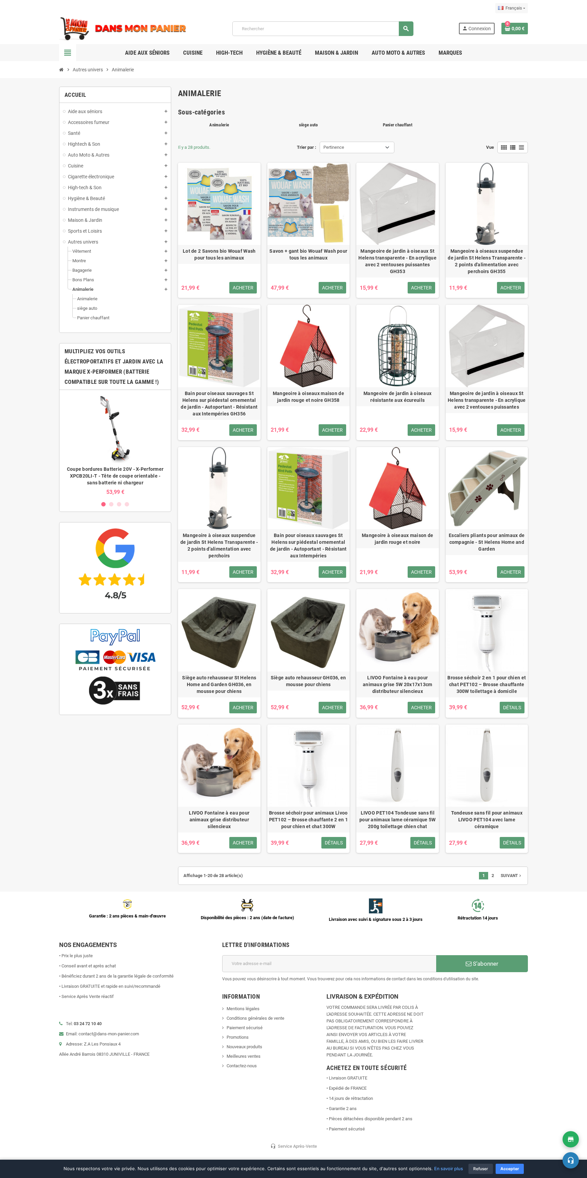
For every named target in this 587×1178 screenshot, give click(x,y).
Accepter (509, 1168)
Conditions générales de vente (255, 1018)
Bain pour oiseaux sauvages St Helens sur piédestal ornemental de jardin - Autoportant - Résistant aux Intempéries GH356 (219, 403)
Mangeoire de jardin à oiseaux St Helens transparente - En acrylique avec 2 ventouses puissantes (487, 400)
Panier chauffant (397, 124)
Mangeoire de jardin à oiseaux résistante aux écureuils (397, 397)
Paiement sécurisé (245, 1027)
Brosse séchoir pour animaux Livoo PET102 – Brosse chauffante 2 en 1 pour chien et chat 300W (308, 819)
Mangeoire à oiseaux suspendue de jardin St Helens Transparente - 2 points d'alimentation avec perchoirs (219, 545)
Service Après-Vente (293, 1146)
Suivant (511, 875)
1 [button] (103, 504)
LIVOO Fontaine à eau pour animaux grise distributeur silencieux (219, 819)
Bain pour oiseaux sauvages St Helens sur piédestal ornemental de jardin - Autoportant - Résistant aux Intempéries (308, 545)
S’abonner (485, 963)
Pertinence (333, 147)
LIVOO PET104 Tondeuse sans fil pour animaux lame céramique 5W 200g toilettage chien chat (397, 819)
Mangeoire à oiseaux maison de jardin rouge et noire (397, 539)
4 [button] (127, 504)
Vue (490, 147)
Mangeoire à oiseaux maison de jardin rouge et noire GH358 (308, 397)
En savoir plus (448, 1168)
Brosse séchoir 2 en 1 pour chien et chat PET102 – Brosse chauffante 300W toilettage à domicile (486, 684)
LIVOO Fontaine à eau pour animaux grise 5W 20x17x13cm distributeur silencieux (397, 684)
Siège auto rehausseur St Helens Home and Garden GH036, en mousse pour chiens (219, 684)
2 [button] (111, 504)
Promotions (238, 1037)
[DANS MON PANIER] (123, 28)
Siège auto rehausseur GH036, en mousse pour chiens (308, 681)
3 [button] (119, 504)
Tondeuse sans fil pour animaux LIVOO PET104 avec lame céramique (486, 819)
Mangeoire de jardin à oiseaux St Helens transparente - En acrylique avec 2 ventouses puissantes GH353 (397, 261)
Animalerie (219, 124)
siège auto (308, 124)
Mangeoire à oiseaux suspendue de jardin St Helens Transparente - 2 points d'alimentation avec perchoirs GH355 (487, 261)
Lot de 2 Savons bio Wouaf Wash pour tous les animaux (219, 254)
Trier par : (306, 147)
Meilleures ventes (244, 1056)
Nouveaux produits (244, 1046)
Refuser (480, 1168)
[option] (115, 445)
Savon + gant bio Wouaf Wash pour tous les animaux (308, 254)
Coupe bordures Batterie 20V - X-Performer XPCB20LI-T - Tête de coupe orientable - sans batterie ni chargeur (115, 475)
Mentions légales (243, 1008)
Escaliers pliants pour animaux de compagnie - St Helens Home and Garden (486, 542)
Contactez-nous (242, 1065)
